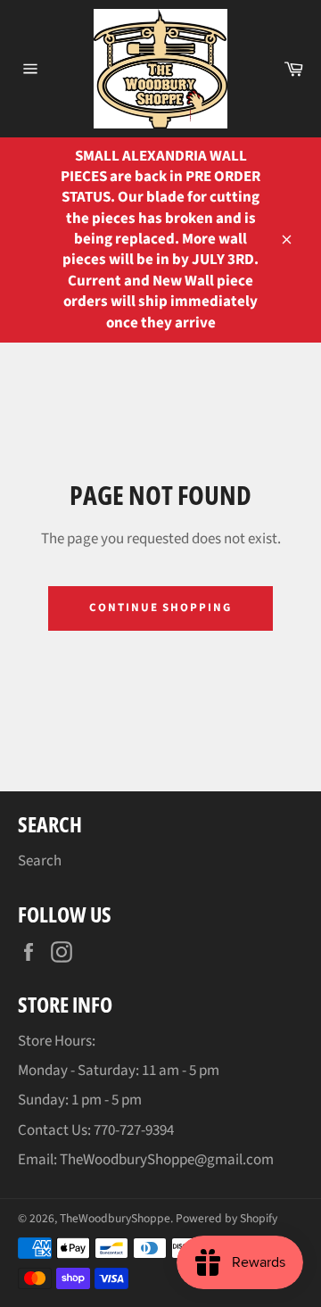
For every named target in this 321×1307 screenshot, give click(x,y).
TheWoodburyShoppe (115, 1218)
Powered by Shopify (226, 1218)
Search (40, 861)
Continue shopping (160, 608)
